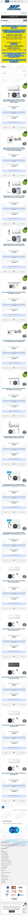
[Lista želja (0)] (14, 1)
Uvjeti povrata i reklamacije (7, 861)
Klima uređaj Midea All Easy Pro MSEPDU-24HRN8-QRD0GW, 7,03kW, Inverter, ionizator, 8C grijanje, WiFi (14, 245)
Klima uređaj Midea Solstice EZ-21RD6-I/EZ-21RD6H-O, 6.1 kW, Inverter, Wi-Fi (14, 774)
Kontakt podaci (4, 851)
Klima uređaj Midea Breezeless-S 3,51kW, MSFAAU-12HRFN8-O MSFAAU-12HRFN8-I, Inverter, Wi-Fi (14, 437)
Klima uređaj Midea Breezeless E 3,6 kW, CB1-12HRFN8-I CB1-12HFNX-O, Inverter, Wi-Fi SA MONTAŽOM (14, 341)
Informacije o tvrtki (5, 857)
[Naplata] (21, 1)
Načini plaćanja (4, 853)
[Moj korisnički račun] (12, 1)
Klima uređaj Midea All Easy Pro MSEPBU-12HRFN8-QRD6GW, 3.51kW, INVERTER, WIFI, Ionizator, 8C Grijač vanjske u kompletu (14, 101)
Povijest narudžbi (5, 879)
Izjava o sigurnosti (5, 854)
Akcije (3, 874)
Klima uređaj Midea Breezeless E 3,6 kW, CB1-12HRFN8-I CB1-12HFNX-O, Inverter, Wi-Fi (14, 293)
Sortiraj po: (24, 70)
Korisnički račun (5, 878)
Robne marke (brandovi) (6, 872)
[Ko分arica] (23, 905)
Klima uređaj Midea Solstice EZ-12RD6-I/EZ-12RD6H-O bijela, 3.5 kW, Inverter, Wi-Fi (14, 629)
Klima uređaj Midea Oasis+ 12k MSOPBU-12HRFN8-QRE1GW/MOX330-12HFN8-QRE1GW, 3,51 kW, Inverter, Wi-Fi (14, 486)
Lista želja (3, 880)
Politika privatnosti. (16, 909)
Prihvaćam (12, 911)
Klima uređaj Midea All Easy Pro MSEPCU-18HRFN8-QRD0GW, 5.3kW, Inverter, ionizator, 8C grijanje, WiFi (14, 196)
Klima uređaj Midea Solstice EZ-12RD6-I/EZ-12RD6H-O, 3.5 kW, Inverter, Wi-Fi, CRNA (14, 677)
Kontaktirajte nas (5, 865)
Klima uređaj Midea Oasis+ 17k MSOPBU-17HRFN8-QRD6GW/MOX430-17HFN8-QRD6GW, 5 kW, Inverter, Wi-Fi (14, 533)
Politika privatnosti (5, 856)
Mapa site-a (4, 868)
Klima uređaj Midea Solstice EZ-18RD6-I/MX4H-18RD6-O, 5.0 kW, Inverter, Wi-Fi (14, 725)
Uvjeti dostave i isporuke (6, 860)
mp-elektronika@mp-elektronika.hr (14, 47)
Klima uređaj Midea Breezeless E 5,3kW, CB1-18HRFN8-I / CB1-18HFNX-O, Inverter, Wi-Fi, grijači (14, 389)
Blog (2, 850)
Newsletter (4, 882)
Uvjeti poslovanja (5, 859)
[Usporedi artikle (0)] (16, 1)
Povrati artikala (4, 867)
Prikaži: (25, 75)
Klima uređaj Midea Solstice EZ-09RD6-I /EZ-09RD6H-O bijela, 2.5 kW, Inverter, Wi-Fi (14, 581)
